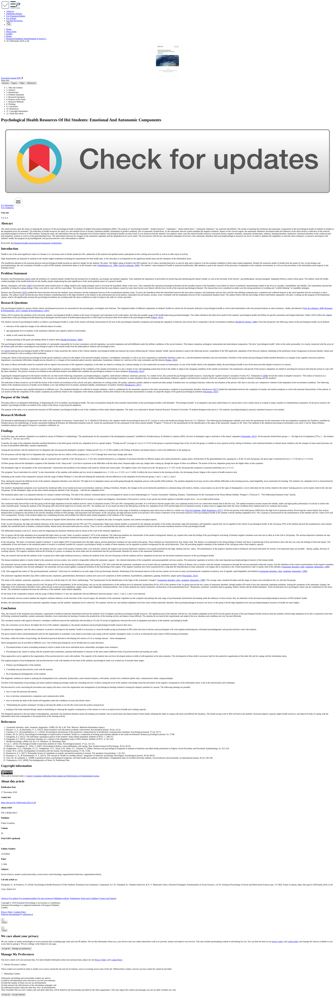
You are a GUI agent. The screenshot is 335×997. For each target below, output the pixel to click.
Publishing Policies (14, 14)
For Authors (11, 18)
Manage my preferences (21, 949)
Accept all (6, 949)
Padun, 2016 (171, 360)
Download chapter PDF (11, 78)
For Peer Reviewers (14, 21)
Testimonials (75, 898)
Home (8, 29)
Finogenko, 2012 (136, 371)
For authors (14, 898)
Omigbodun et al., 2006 (108, 265)
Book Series (11, 31)
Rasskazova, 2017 (133, 385)
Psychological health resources (23, 243)
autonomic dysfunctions (52, 243)
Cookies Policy (20, 912)
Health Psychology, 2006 (246, 322)
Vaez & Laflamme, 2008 (128, 265)
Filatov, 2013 (157, 317)
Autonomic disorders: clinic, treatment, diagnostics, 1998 (305, 567)
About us (10, 11)
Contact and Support (107, 898)
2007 (29, 286)
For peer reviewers (45, 898)
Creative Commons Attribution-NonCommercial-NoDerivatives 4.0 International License (62, 776)
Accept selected (18, 995)
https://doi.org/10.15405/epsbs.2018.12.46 (18, 802)
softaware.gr (28, 914)
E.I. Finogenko (7, 205)
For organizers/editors (28, 898)
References (31, 83)
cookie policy (293, 941)
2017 (215, 389)
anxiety (39, 243)
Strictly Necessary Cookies (15, 964)
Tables (22, 83)
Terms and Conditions (89, 898)
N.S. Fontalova (7, 208)
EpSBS (9, 34)
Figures (14, 83)
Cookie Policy (116, 960)
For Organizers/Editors (15, 16)
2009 (265, 376)
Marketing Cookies (12, 974)
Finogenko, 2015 (210, 392)
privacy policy (278, 941)
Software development (10, 914)
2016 (7, 351)
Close (4, 922)
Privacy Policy (7, 912)
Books (9, 36)
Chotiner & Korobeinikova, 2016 (34, 311)
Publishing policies (61, 898)
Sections (5, 83)
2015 (28, 279)
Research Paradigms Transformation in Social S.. (26, 39)
